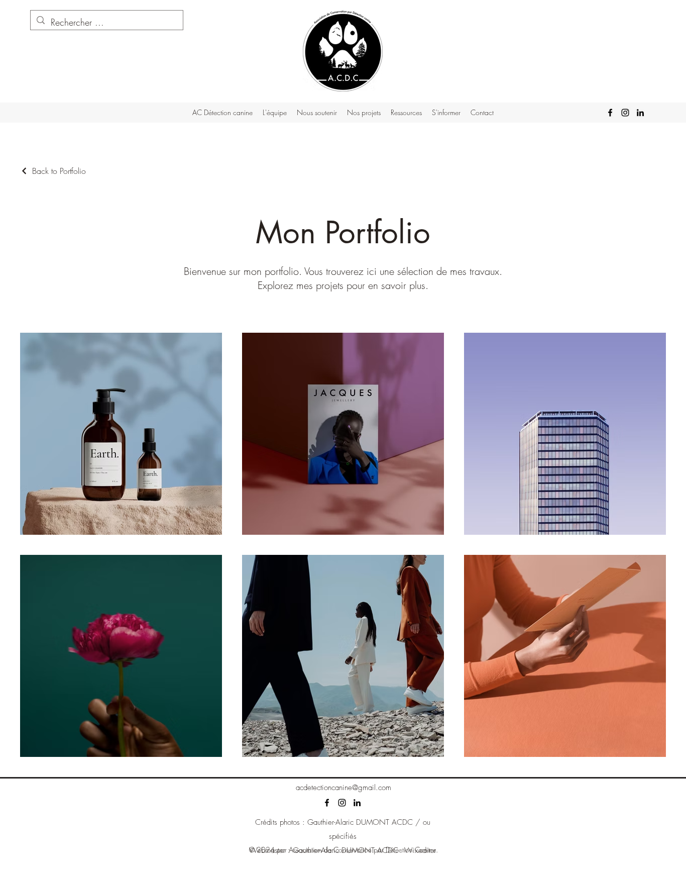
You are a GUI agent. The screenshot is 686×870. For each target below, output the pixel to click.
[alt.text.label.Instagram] (625, 113)
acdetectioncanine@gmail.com (343, 788)
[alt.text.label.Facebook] (610, 113)
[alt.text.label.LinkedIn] (640, 113)
